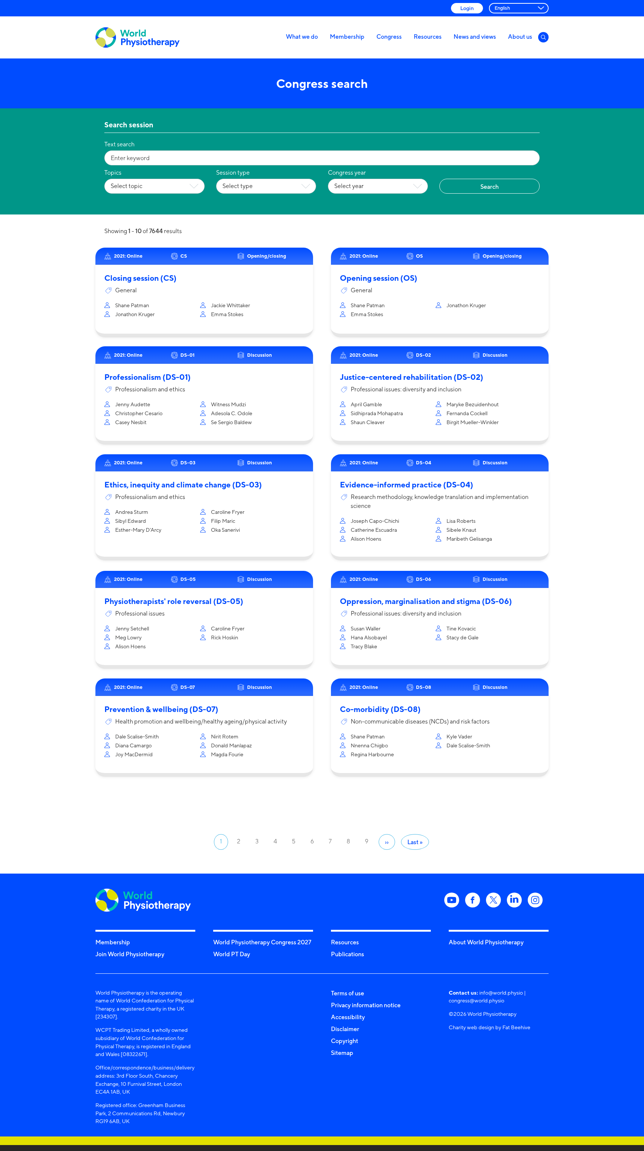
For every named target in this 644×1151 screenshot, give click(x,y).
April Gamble (366, 404)
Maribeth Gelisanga (469, 538)
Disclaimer (345, 1029)
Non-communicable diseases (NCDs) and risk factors (420, 721)
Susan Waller (366, 628)
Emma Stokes (227, 314)
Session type (233, 172)
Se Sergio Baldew (231, 422)
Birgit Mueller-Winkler (472, 422)
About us (520, 36)
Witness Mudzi (228, 404)
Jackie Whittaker (230, 305)
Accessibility (348, 1017)
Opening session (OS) (378, 278)
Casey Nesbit (130, 422)
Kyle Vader (459, 736)
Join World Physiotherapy (129, 954)
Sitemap (342, 1052)
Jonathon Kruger (135, 314)
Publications (347, 954)
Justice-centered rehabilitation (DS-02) (411, 377)
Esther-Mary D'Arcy (138, 530)
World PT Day (231, 954)
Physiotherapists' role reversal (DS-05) (173, 601)
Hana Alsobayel (369, 637)
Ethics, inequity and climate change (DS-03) (183, 484)
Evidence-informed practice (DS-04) (406, 484)
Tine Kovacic (461, 628)
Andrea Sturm (131, 512)
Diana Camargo (133, 745)
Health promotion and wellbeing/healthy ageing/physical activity (201, 721)
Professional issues (140, 613)
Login (467, 8)
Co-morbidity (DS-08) (380, 709)
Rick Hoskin (224, 637)
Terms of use (347, 993)
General (126, 290)
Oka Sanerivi (225, 530)
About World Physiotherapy (486, 942)
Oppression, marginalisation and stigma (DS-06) (426, 601)
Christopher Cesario (138, 413)
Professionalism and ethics (150, 389)
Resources (428, 36)
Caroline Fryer (227, 512)
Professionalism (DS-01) (147, 377)
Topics (112, 172)
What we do (302, 36)
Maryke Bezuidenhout (472, 404)
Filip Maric (223, 521)
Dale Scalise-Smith (137, 736)
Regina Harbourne (372, 754)
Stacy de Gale (462, 637)
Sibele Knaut (461, 530)
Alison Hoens (366, 538)
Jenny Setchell (132, 628)
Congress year (347, 172)
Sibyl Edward (130, 521)
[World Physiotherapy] (137, 37)
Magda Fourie (227, 754)
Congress (389, 36)
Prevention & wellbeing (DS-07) (161, 709)
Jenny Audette (132, 404)
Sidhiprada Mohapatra (377, 413)
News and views (475, 36)
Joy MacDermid (134, 754)
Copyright (344, 1041)
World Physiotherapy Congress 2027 (262, 942)
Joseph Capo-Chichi (375, 521)
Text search (119, 144)
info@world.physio (501, 992)
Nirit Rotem (225, 736)
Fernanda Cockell (466, 413)
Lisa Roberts (461, 521)
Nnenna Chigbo (369, 745)
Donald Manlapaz (231, 745)
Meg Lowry (128, 637)
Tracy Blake (364, 646)
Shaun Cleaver (368, 422)
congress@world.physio (476, 1000)
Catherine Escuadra (374, 530)
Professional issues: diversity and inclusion (406, 389)
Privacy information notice (366, 1005)
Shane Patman (132, 305)
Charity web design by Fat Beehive (489, 1027)
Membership (347, 36)
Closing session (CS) (140, 278)
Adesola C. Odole (231, 413)
